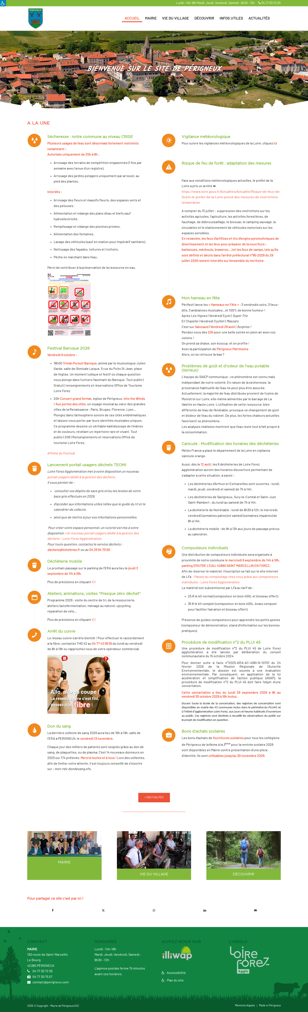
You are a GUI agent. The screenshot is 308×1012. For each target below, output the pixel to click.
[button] (3, 3)
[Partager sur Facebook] (52, 910)
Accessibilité (176, 973)
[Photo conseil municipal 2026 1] (64, 844)
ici (275, 143)
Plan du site (175, 980)
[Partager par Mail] (255, 910)
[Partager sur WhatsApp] (154, 910)
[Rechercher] (277, 18)
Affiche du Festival (61, 453)
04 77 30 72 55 (42, 971)
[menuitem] (132, 18)
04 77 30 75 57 (42, 977)
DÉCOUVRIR (243, 874)
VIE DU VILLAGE (154, 874)
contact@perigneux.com (50, 982)
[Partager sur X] (103, 910)
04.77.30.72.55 (271, 3)
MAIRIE (64, 862)
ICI (94, 582)
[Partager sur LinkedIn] (204, 910)
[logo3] (35, 18)
